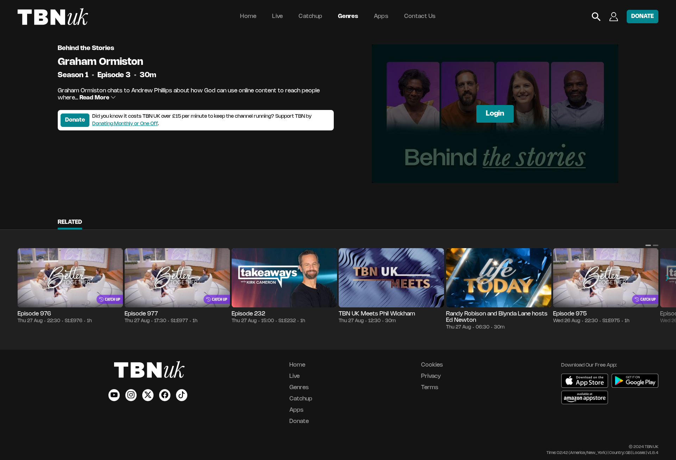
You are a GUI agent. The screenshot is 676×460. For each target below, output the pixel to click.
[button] (648, 245)
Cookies (432, 365)
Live (277, 16)
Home (248, 16)
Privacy (431, 376)
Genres (348, 16)
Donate (75, 120)
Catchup (310, 16)
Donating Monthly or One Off (125, 124)
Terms (429, 387)
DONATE (642, 16)
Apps (381, 16)
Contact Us (420, 16)
